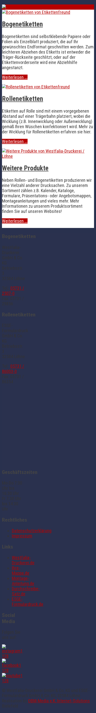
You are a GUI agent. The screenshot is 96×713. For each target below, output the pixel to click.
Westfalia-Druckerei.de (23, 560)
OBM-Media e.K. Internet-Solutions (59, 700)
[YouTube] (13, 680)
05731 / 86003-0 (13, 369)
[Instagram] (13, 656)
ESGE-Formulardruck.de (27, 601)
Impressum (22, 535)
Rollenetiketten (22, 99)
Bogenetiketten (22, 24)
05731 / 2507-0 (13, 290)
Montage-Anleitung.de (23, 581)
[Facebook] (13, 670)
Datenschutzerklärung (31, 530)
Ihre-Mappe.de (20, 570)
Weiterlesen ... (15, 77)
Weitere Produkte (25, 168)
